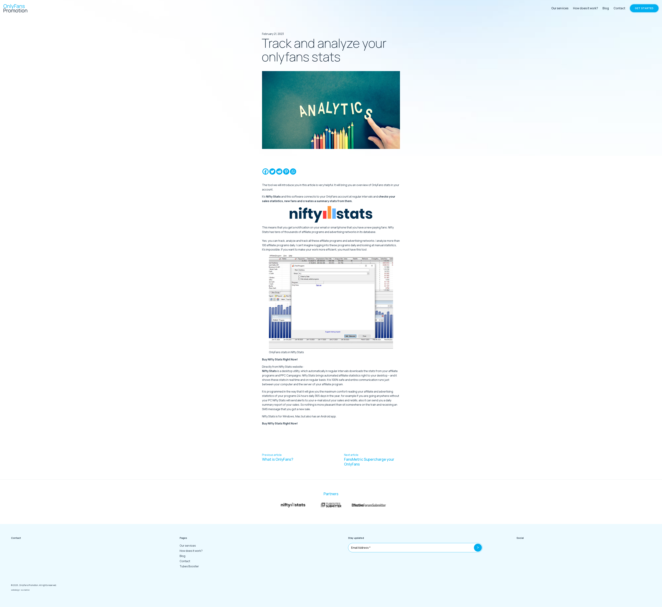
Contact (619, 8)
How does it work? (585, 8)
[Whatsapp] (293, 171)
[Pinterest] (286, 171)
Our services (559, 8)
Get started (644, 8)
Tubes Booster (189, 566)
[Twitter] (272, 171)
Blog (606, 8)
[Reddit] (279, 171)
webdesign (15, 590)
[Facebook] (265, 171)
